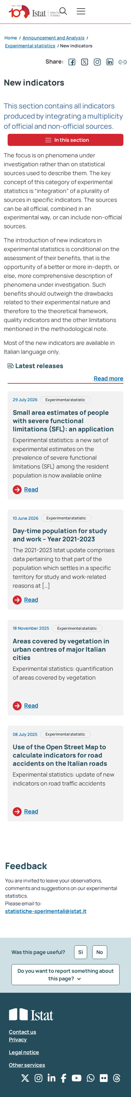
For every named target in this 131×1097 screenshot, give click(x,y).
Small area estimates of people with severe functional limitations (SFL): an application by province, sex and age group (63, 425)
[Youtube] (77, 1080)
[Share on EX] (83, 61)
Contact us (22, 1031)
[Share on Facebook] (70, 61)
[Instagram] (39, 1080)
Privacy (18, 1039)
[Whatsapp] (91, 1080)
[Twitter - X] (25, 1080)
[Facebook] (63, 1080)
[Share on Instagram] (96, 61)
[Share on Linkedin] (108, 61)
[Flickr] (104, 1080)
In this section (71, 139)
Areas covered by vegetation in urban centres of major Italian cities (61, 649)
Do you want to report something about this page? (65, 974)
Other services (27, 1064)
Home (10, 38)
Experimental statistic (65, 399)
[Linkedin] (52, 1080)
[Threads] (117, 1080)
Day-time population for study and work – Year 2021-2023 (60, 534)
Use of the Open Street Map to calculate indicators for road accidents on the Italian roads (60, 755)
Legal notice (24, 1052)
